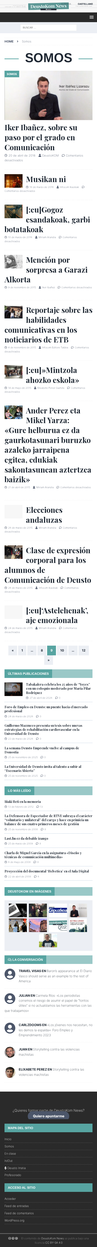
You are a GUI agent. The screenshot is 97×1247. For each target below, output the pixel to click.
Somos (9, 1146)
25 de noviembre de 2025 (23, 757)
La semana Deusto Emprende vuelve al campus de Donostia (42, 750)
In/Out (9, 1161)
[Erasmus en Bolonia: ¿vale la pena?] (38, 925)
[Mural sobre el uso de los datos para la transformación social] (18, 925)
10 (62, 650)
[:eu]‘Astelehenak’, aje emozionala (57, 615)
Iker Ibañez (48, 287)
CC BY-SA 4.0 (53, 1242)
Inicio (8, 1139)
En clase (10, 1153)
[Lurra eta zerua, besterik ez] (38, 910)
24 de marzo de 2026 (20, 716)
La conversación (27, 959)
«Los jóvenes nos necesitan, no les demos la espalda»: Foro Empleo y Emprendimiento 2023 (55, 1030)
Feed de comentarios (19, 1213)
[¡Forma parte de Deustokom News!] (58, 925)
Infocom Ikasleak (69, 187)
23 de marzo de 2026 (20, 738)
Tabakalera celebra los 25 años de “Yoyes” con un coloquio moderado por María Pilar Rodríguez (58, 688)
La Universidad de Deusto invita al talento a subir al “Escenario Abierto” (43, 768)
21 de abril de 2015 (19, 487)
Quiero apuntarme (48, 1116)
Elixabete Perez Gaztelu (50, 387)
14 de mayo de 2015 (19, 387)
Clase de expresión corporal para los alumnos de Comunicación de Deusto (48, 565)
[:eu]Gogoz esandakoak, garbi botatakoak (47, 219)
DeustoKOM (50, 155)
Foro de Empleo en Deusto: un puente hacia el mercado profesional (46, 709)
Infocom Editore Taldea (55, 347)
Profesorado (13, 1175)
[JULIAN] (10, 1001)
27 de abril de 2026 (41, 697)
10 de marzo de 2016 (20, 237)
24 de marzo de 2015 (20, 628)
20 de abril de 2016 (22, 155)
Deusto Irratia (16, 1168)
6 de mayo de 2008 (19, 862)
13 (41, 806)
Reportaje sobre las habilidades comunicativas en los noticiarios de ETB (48, 324)
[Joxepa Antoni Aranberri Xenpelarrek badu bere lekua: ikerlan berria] (18, 910)
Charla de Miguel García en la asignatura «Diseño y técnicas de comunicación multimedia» (43, 855)
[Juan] (10, 1055)
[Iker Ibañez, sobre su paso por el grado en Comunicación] (48, 95)
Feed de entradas (17, 1206)
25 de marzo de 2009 (20, 843)
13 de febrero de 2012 (21, 806)
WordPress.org (14, 1220)
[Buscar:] (48, 27)
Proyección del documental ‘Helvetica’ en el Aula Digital (47, 871)
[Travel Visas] (10, 977)
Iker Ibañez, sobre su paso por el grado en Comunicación (41, 137)
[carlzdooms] (10, 1031)
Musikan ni (46, 179)
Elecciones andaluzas (44, 515)
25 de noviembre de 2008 (23, 829)
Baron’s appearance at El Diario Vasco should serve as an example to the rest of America (55, 976)
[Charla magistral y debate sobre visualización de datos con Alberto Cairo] (48, 940)
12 (83, 650)
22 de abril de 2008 (19, 876)
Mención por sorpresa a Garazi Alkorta (46, 269)
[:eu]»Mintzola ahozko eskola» (52, 375)
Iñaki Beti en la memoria (23, 801)
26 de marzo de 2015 (20, 527)
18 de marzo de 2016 (42, 187)
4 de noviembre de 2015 (22, 347)
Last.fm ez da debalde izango (26, 838)
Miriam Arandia (47, 237)
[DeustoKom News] (48, 10)
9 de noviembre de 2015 (22, 287)
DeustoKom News (52, 1238)
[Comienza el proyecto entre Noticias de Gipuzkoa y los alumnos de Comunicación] (58, 910)
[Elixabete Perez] (10, 1075)
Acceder (10, 1198)
